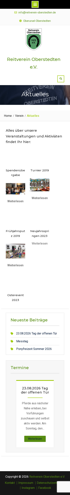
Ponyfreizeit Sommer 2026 (34, 349)
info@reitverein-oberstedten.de (37, 13)
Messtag (22, 341)
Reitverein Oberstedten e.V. (47, 476)
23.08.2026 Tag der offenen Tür (36, 333)
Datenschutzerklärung (51, 482)
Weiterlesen (15, 201)
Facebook (44, 487)
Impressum (25, 482)
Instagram (28, 487)
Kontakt (10, 482)
